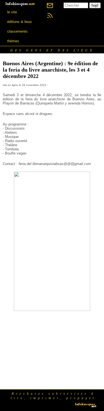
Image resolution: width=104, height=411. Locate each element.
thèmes (13, 41)
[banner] (20, 3)
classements (17, 31)
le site (12, 12)
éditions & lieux (19, 22)
